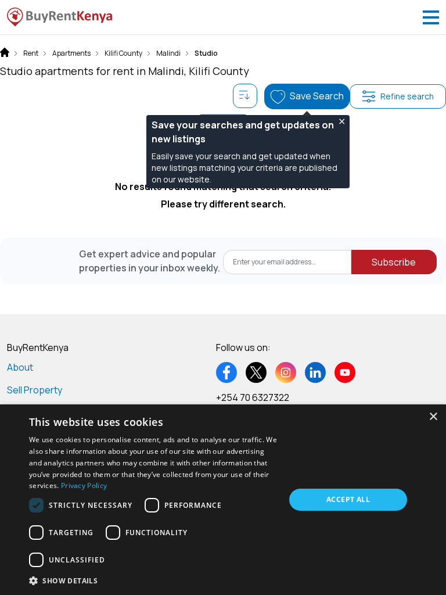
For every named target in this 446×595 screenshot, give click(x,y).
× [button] (433, 417)
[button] (153, 580)
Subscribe (394, 262)
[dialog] (223, 499)
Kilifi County (123, 53)
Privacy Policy (84, 485)
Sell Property (34, 390)
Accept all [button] (348, 499)
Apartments (71, 53)
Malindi (168, 53)
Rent (30, 53)
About (20, 367)
